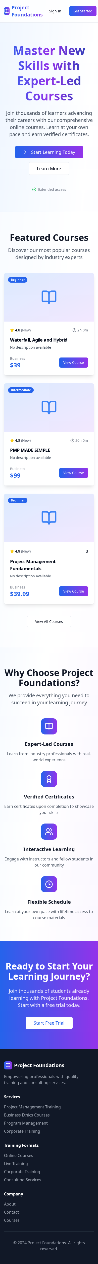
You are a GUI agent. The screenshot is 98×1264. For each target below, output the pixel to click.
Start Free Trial (49, 1023)
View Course (73, 362)
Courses (12, 1220)
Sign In (55, 11)
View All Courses (49, 621)
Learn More (49, 168)
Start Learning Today (53, 152)
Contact (11, 1212)
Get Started (82, 11)
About (10, 1204)
